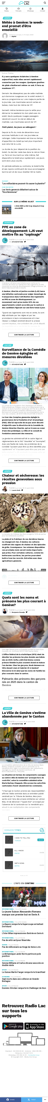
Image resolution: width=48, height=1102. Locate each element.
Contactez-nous (33, 1055)
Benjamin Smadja (18, 612)
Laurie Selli (16, 490)
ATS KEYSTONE (17, 242)
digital (14, 36)
